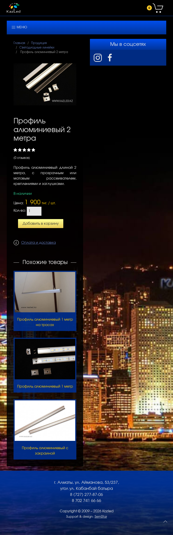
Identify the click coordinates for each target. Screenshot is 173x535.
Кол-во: (20, 210)
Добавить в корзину (41, 223)
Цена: (19, 203)
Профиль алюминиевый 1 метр (45, 386)
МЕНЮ (21, 27)
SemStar (101, 516)
